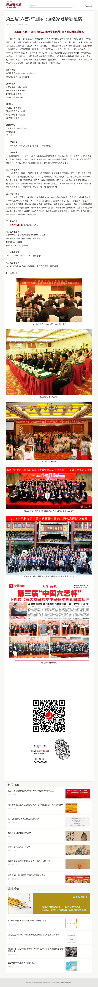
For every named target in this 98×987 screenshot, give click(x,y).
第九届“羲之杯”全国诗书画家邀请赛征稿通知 (26, 875)
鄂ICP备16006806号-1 (67, 982)
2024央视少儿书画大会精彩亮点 (21, 962)
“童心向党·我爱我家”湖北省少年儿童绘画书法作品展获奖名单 (33, 934)
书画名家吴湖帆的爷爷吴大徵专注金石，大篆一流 (29, 861)
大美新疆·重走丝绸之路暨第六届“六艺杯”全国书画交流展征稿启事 (35, 804)
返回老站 (88, 6)
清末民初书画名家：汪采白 (19, 847)
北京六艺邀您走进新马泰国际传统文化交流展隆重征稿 (31, 790)
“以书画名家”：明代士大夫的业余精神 (24, 818)
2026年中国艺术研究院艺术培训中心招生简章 (27, 920)
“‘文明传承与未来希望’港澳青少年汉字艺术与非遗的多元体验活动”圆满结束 (35, 949)
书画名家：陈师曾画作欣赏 (19, 832)
